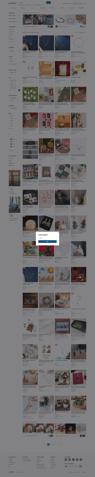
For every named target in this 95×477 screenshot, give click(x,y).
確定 (47, 241)
